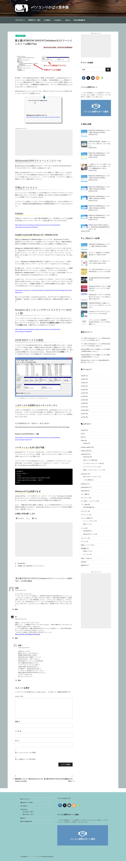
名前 (17, 721)
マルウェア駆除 (85, 518)
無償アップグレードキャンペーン (92, 470)
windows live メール (89, 534)
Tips (24, 565)
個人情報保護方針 (80, 20)
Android (83, 430)
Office (82, 440)
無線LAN (83, 565)
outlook (85, 443)
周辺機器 (83, 548)
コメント (19, 696)
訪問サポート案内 (35, 20)
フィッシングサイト (89, 521)
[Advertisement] (44, 143)
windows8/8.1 (21, 563)
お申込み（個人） (29, 811)
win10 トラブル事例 (89, 460)
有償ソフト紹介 (85, 558)
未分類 (83, 562)
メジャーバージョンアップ (91, 466)
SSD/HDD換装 (87, 507)
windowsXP (84, 490)
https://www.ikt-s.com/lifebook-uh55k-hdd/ (27, 634)
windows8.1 (29, 565)
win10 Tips (86, 457)
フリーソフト (85, 514)
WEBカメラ (86, 551)
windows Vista (85, 451)
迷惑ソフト (86, 524)
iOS (82, 433)
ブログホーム (21, 20)
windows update (85, 447)
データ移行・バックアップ (88, 501)
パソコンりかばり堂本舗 (50, 7)
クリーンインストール (39, 565)
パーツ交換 (84, 504)
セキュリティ (85, 497)
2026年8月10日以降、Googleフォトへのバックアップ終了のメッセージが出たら (100, 305)
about (68, 20)
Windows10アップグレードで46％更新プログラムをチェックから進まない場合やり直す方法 (100, 297)
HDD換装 (20, 565)
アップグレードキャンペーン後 (92, 463)
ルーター (83, 541)
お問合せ (48, 20)
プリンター (86, 554)
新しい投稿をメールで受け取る (25, 759)
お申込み (58, 20)
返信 (16, 609)
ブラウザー (84, 511)
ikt (16, 616)
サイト (17, 740)
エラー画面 (84, 494)
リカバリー (84, 538)
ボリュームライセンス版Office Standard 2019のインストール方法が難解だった (99, 322)
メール (18, 731)
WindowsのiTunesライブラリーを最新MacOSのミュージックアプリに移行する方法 (100, 288)
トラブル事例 (87, 480)
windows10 (84, 454)
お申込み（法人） (29, 814)
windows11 (84, 474)
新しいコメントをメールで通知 (25, 752)
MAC (82, 437)
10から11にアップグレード (91, 476)
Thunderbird (86, 531)
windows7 (84, 484)
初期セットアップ (86, 545)
